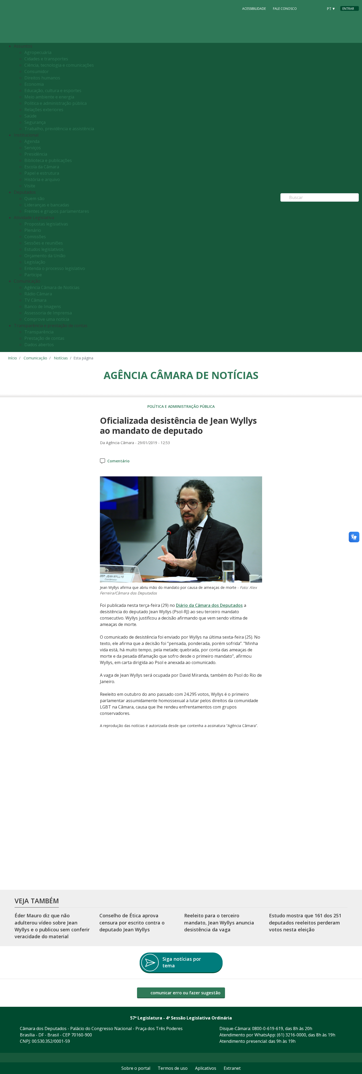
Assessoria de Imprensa (48, 313)
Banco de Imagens (42, 306)
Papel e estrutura (41, 173)
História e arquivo (42, 179)
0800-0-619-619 (267, 1028)
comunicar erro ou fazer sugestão (184, 993)
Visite (29, 186)
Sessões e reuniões (43, 243)
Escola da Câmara (41, 167)
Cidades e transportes (46, 59)
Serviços (32, 148)
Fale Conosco (285, 8)
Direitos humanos (42, 78)
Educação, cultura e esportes (52, 90)
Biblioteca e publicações (48, 160)
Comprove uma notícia (46, 319)
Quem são (34, 198)
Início (12, 357)
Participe (33, 275)
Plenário (32, 230)
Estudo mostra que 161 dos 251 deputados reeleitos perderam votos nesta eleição (305, 922)
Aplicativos (205, 1068)
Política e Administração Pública (181, 406)
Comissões (35, 237)
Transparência (39, 332)
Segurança (35, 122)
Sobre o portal (135, 1068)
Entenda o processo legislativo (54, 268)
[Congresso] (307, 8)
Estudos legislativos (44, 249)
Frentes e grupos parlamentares (56, 211)
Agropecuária (37, 52)
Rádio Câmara (38, 294)
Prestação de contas (44, 338)
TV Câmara (35, 300)
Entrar (348, 8)
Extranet (232, 1068)
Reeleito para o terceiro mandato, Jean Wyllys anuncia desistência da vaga (219, 922)
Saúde (30, 116)
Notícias (61, 357)
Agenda (31, 141)
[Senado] (317, 8)
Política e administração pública (55, 103)
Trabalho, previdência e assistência (59, 129)
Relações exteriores (43, 109)
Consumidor (36, 71)
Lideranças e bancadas (46, 205)
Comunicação (35, 357)
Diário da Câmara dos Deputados (209, 605)
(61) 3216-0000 (291, 1035)
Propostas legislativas (46, 224)
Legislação (34, 262)
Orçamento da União (44, 256)
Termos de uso (173, 1068)
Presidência (35, 154)
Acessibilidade (254, 8)
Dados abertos (39, 345)
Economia (34, 84)
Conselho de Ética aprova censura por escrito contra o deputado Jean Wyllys (132, 922)
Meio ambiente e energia (49, 97)
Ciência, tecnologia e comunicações (59, 65)
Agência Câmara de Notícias (52, 287)
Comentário (118, 460)
